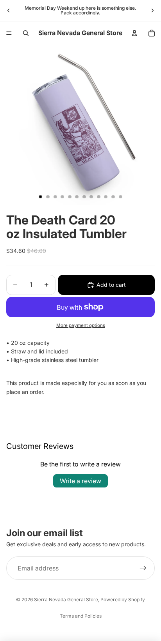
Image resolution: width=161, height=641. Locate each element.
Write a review (80, 481)
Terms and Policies (81, 616)
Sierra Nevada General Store (66, 599)
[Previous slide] (8, 10)
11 (113, 196)
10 (105, 196)
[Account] (134, 33)
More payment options (80, 325)
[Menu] (9, 33)
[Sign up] (143, 568)
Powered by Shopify (122, 599)
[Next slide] (152, 10)
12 (120, 196)
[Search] (25, 33)
